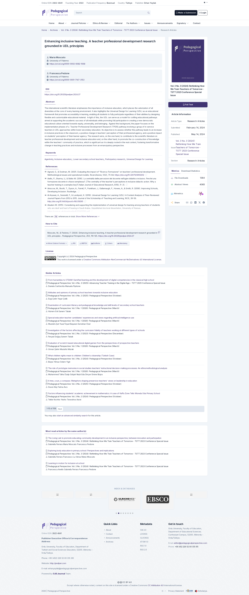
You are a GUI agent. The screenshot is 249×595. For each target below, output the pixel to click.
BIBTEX (84, 243)
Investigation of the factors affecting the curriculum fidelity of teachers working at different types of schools (96, 330)
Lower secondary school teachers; (88, 159)
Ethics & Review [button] (100, 23)
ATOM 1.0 (144, 542)
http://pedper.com (58, 563)
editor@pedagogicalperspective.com (190, 543)
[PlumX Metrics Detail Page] (200, 193)
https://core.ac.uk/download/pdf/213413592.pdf (68, 211)
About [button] (61, 23)
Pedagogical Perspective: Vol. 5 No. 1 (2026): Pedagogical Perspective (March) (83, 308)
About (108, 530)
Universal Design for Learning (139, 159)
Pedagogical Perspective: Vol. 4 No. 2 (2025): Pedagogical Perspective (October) (84, 295)
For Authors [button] (132, 23)
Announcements (165, 23)
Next (60, 409)
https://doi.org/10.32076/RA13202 (129, 175)
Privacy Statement (176, 591)
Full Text (189, 104)
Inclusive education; (63, 159)
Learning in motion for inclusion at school (66, 463)
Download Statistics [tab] (190, 171)
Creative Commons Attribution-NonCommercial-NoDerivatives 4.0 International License (122, 259)
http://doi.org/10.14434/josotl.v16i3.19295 (65, 201)
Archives (54, 30)
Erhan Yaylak (150, 3)
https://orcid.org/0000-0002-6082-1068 (67, 64)
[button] (116, 513)
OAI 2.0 (143, 530)
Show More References (87, 216)
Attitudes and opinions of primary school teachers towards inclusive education (83, 292)
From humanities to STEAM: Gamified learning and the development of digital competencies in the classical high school (101, 280)
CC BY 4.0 (127, 582)
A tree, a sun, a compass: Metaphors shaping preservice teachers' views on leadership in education (92, 381)
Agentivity (49, 159)
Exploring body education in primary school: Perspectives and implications (81, 450)
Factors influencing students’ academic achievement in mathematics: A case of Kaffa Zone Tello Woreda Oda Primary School (104, 393)
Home (51, 23)
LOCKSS (143, 534)
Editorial (118, 23)
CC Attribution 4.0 (156, 585)
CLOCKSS (144, 538)
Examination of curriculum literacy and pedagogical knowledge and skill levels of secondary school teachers (96, 305)
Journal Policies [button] (78, 23)
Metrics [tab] (175, 171)
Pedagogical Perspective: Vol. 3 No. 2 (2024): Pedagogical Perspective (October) (84, 358)
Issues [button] (147, 23)
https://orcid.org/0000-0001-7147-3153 (67, 80)
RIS (74, 243)
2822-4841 (57, 3)
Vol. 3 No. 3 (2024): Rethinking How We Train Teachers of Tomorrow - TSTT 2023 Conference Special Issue (109, 30)
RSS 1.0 (143, 546)
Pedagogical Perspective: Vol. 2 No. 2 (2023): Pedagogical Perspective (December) (85, 333)
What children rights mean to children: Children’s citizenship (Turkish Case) (81, 355)
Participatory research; (115, 159)
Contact (196, 23)
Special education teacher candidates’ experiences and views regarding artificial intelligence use (91, 317)
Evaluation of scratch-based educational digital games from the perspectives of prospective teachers (93, 343)
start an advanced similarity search (72, 415)
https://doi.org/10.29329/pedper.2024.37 (62, 94)
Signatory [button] (181, 23)
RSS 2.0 (143, 550)
